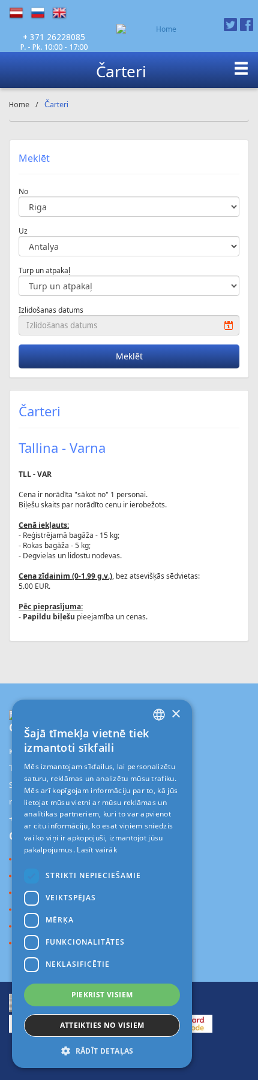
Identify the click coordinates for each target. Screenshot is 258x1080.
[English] (63, 13)
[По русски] (41, 13)
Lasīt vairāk (97, 850)
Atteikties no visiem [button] (102, 1025)
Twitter (230, 24)
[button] (102, 1050)
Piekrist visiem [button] (102, 995)
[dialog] (102, 884)
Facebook (246, 24)
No (23, 191)
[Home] (161, 29)
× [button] (175, 714)
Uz (23, 231)
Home (19, 104)
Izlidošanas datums (51, 310)
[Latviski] (20, 13)
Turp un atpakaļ (44, 270)
